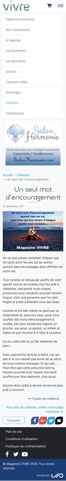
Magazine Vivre (16, 5)
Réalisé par (43, 475)
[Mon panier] (50, 5)
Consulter (13, 420)
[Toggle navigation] (60, 5)
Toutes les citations (45, 398)
